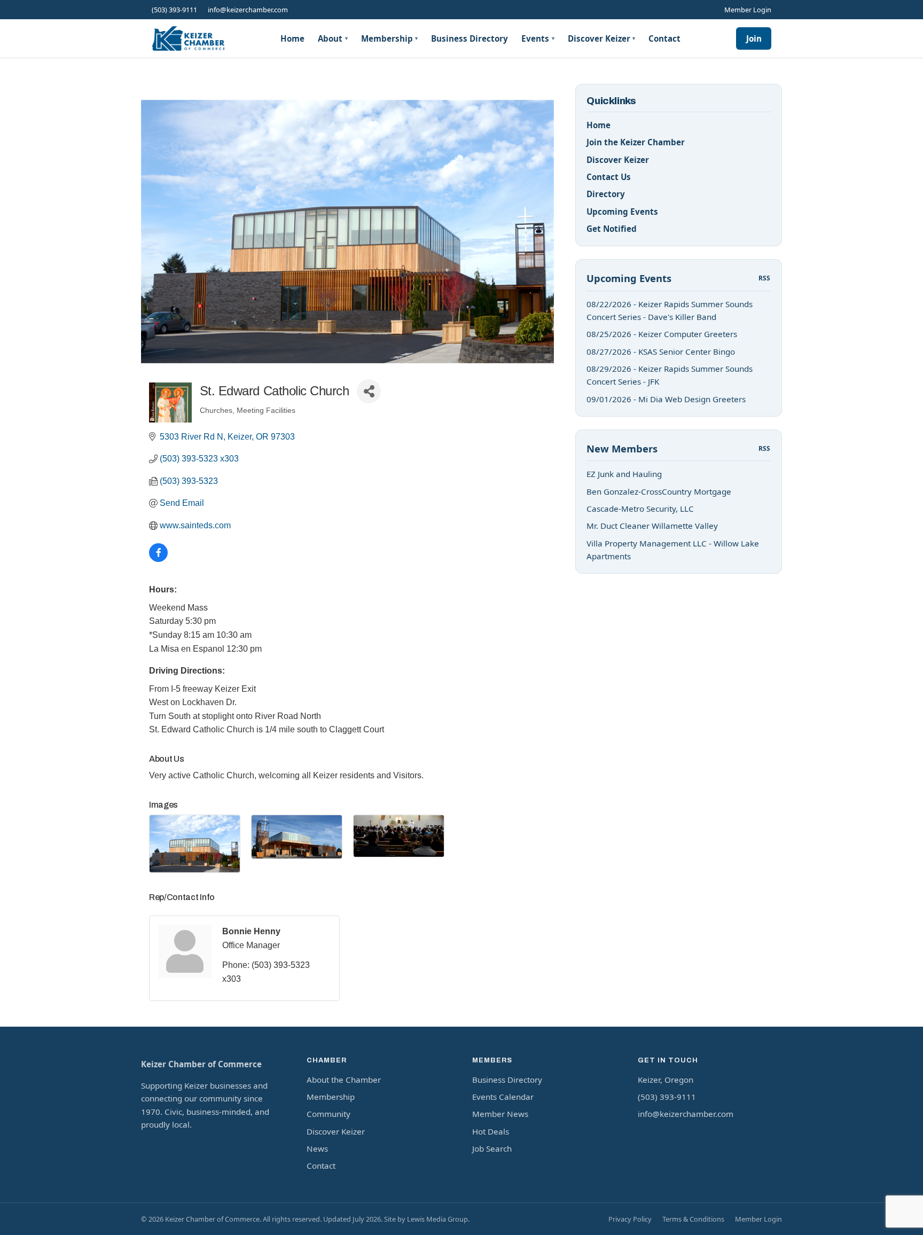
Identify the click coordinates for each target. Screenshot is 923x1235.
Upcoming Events (622, 211)
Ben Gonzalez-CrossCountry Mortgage (658, 491)
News (317, 1148)
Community (328, 1113)
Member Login (747, 9)
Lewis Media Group (437, 1219)
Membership (389, 38)
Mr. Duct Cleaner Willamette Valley (652, 525)
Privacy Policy (630, 1219)
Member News (500, 1113)
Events (537, 38)
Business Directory (469, 38)
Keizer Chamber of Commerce (201, 1064)
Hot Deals (490, 1131)
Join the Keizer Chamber (635, 142)
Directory (605, 194)
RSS (764, 278)
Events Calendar (503, 1096)
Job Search (492, 1148)
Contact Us (608, 176)
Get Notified (611, 228)
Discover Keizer (602, 38)
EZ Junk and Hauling (624, 473)
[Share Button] (369, 391)
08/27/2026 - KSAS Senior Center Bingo (660, 351)
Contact (664, 38)
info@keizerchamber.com (248, 9)
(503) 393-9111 (174, 9)
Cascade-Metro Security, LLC (640, 508)
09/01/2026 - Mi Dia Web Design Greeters (666, 399)
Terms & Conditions (693, 1219)
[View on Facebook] (158, 559)
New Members (622, 448)
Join (754, 38)
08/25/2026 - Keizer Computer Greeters (661, 334)
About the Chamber (344, 1079)
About (333, 38)
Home (292, 38)
